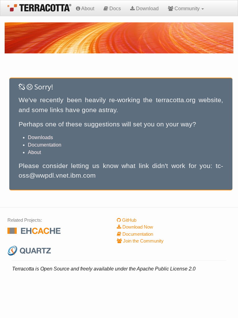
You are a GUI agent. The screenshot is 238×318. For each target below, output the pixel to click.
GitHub (128, 220)
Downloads (40, 137)
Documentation (44, 145)
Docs (114, 8)
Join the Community (143, 240)
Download (147, 8)
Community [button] (187, 8)
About (87, 8)
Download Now (137, 226)
